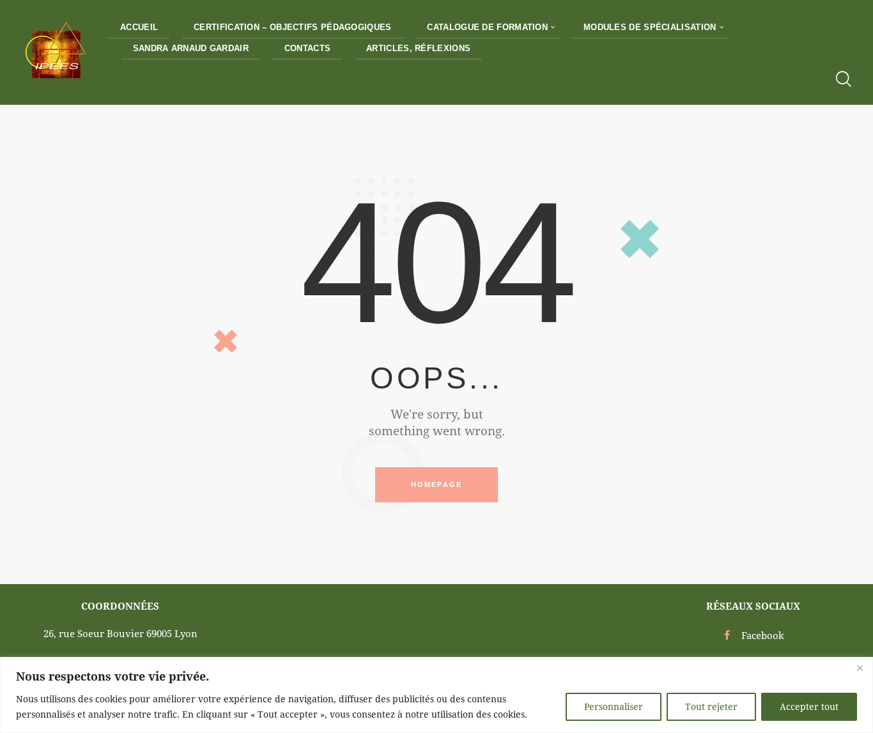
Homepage (437, 484)
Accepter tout (809, 706)
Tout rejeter (711, 706)
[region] (436, 695)
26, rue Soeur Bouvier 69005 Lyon (120, 633)
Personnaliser (613, 706)
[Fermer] (859, 667)
